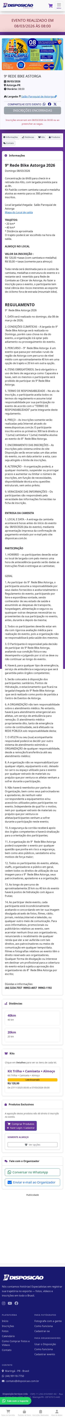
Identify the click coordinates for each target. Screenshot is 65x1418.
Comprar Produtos (22, 1125)
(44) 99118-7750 (14, 1376)
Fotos (5, 1331)
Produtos (55, 137)
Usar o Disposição (45, 1344)
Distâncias (29, 137)
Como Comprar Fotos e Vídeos (16, 1343)
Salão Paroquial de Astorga (37, 96)
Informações (12, 137)
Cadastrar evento (44, 1354)
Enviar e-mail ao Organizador (34, 1182)
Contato (10, 143)
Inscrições (8, 1326)
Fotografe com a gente (48, 1321)
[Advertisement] (32, 1229)
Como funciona (43, 1326)
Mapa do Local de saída (19, 212)
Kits (43, 137)
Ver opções (34, 1144)
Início (5, 1321)
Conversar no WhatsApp (30, 1172)
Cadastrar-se (42, 1331)
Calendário (8, 1336)
